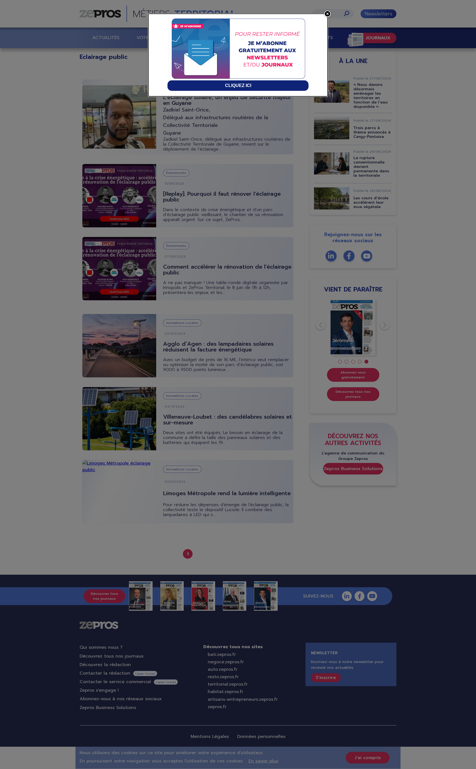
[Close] (327, 13)
